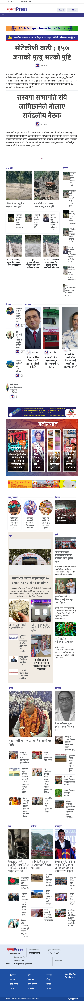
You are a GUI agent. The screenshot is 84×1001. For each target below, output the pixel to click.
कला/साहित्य (13, 498)
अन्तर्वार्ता (28, 305)
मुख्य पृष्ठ (13, 975)
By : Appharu (73, 998)
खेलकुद (58, 826)
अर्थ (10, 536)
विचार (8, 305)
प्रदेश (11, 688)
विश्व (9, 826)
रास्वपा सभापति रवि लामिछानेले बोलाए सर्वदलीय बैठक (42, 106)
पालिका (58, 688)
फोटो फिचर (14, 984)
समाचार (9, 168)
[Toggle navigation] (3, 15)
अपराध (49, 988)
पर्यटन (33, 826)
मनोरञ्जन (31, 979)
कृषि (56, 535)
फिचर (57, 498)
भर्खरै (65, 168)
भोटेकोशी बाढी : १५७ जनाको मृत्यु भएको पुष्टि (42, 53)
